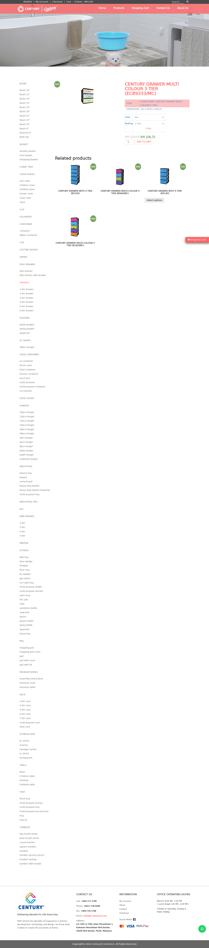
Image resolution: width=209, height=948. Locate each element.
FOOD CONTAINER (29, 354)
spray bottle (26, 625)
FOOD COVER (27, 398)
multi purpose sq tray (31, 803)
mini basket (26, 155)
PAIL (22, 641)
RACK (22, 694)
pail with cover (27, 660)
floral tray (25, 798)
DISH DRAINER (27, 264)
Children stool (27, 189)
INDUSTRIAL (26, 466)
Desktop (24, 780)
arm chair (25, 181)
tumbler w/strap (28, 859)
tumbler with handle (30, 863)
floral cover (26, 365)
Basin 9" (24, 128)
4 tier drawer (27, 302)
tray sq (23, 820)
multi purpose (27, 382)
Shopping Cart (140, 8)
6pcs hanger (26, 442)
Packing (129, 123)
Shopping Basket (29, 159)
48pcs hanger (27, 433)
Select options (154, 200)
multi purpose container (33, 386)
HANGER (24, 405)
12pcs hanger (27, 416)
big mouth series (29, 834)
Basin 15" (25, 103)
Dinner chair (26, 193)
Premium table (27, 687)
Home (102, 8)
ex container (26, 361)
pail (22, 656)
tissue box (25, 633)
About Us (182, 8)
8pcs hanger (26, 446)
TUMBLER (25, 827)
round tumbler (27, 842)
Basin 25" (25, 124)
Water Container (28, 235)
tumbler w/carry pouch (32, 855)
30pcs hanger (27, 347)
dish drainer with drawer (33, 275)
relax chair (25, 198)
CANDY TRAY (26, 167)
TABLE (23, 765)
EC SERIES (25, 340)
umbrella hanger (29, 459)
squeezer (25, 629)
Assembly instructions (31, 678)
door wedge (26, 561)
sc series (24, 753)
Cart (68, 1)
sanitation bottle (28, 608)
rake (22, 604)
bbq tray (24, 557)
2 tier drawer (27, 293)
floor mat (25, 570)
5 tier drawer (27, 306)
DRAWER (24, 282)
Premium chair (27, 683)
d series (24, 745)
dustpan (24, 565)
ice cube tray (27, 582)
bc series (24, 741)
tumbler (24, 851)
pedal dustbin (27, 324)
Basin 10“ (25, 90)
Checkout (57, 1)
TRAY (22, 792)
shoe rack (25, 726)
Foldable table (27, 784)
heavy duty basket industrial (35, 490)
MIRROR (24, 543)
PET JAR (24, 599)
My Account (42, 1)
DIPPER (23, 257)
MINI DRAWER (27, 516)
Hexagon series (28, 749)
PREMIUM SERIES (29, 672)
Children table (27, 776)
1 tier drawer (27, 289)
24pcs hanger (27, 425)
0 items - (83, 1)
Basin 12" (25, 94)
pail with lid (26, 664)
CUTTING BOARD (29, 249)
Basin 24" (25, 120)
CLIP (22, 209)
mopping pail (27, 647)
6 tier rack (25, 714)
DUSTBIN (24, 318)
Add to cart (144, 142)
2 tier (22, 523)
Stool (22, 202)
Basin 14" (25, 98)
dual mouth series (29, 838)
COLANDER (26, 216)
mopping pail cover (30, 652)
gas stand (25, 578)
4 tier (22, 531)
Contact (123, 909)
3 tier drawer (27, 298)
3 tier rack (25, 701)
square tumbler (28, 846)
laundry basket (28, 151)
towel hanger (27, 454)
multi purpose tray (29, 494)
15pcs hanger (27, 421)
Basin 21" (25, 115)
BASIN (23, 83)
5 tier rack (25, 709)
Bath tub (24, 137)
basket (23, 477)
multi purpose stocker (31, 591)
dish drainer (26, 271)
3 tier (22, 527)
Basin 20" (25, 111)
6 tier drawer (27, 310)
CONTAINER (26, 224)
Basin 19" (25, 107)
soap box (24, 612)
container (25, 231)
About (122, 905)
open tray (25, 595)
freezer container (29, 374)
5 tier (22, 535)
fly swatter (25, 574)
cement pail (26, 481)
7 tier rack (25, 718)
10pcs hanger (27, 412)
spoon (23, 616)
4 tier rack (25, 705)
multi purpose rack (30, 722)
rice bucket (26, 391)
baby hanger (26, 450)
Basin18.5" (25, 132)
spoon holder (27, 621)
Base (22, 772)
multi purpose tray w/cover (34, 811)
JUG (21, 509)
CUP (22, 242)
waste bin (25, 333)
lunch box (25, 378)
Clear (148, 128)
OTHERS (24, 550)
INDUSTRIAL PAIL (29, 501)
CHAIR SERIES (27, 174)
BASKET (24, 144)
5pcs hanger (26, 438)
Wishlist (27, 1)
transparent (26, 758)
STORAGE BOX (27, 734)
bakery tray (26, 473)
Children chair (27, 185)
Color (127, 117)
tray (22, 815)
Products (119, 8)
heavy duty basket (29, 486)
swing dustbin (27, 329)
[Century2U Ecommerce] (37, 8)
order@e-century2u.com (95, 916)
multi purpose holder (31, 587)
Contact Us (163, 8)
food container (27, 369)
